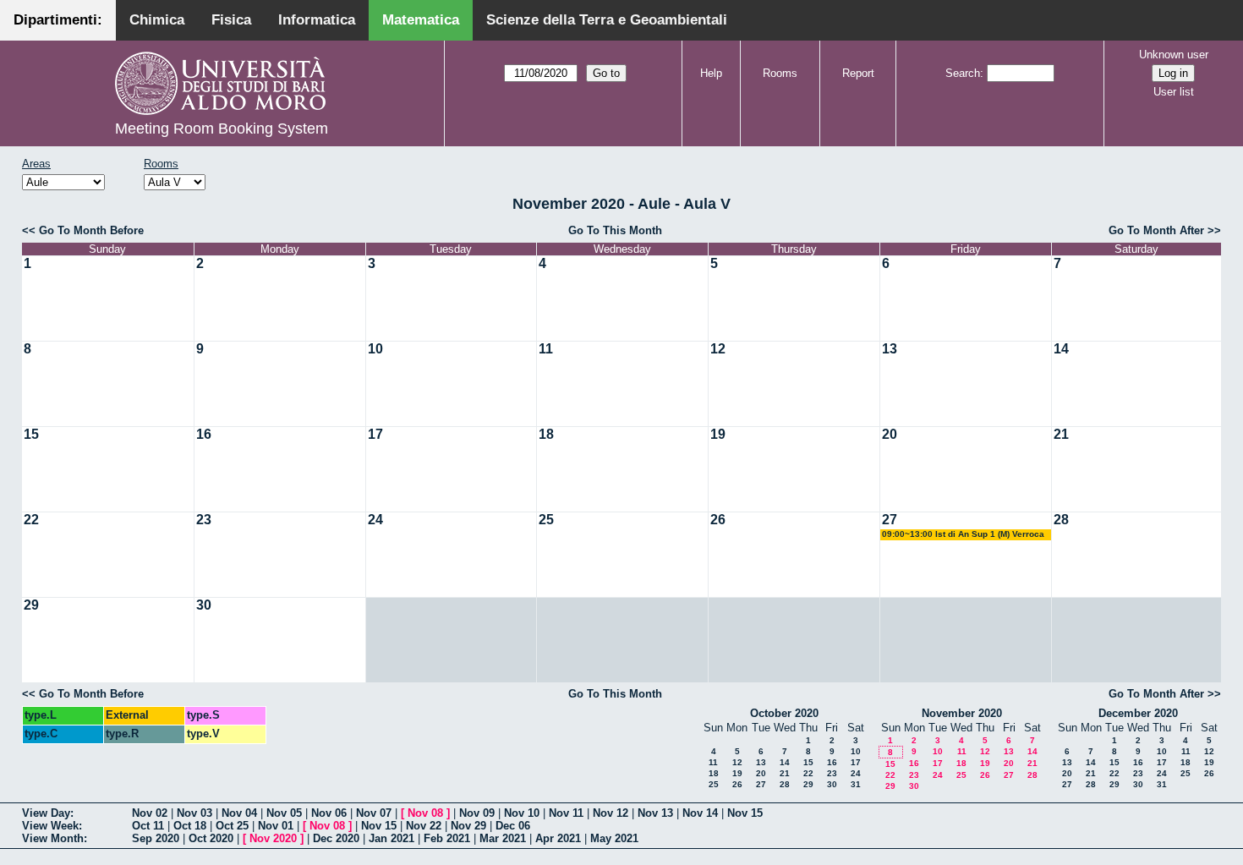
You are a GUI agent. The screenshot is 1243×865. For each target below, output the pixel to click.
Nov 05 (284, 813)
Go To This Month (615, 230)
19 (718, 434)
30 (203, 605)
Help (711, 73)
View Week (50, 825)
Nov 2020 (273, 838)
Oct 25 (232, 825)
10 (375, 349)
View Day (46, 813)
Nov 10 (521, 813)
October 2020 (784, 713)
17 (375, 434)
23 (203, 519)
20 (889, 434)
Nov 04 (239, 813)
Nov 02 (149, 813)
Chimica (156, 20)
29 (31, 605)
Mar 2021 (502, 838)
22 (31, 519)
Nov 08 (425, 813)
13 (889, 349)
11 (546, 349)
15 (31, 434)
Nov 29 (468, 825)
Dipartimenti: (58, 20)
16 (203, 434)
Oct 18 (189, 825)
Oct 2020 (211, 838)
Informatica (316, 20)
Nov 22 (423, 825)
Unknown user (1173, 54)
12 (718, 349)
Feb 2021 (447, 838)
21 (1061, 434)
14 (1061, 349)
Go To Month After (1156, 230)
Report (858, 73)
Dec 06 (513, 825)
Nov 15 (745, 813)
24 (375, 519)
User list (1173, 91)
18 (546, 434)
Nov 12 (610, 813)
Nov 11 (566, 813)
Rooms (780, 73)
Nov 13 (655, 813)
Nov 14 (700, 813)
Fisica (231, 20)
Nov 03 (194, 813)
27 (889, 519)
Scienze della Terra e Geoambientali (606, 20)
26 (718, 519)
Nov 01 (275, 825)
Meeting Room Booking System (221, 128)
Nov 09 (477, 813)
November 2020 (962, 713)
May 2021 (614, 838)
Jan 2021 (391, 838)
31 (856, 784)
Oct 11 (148, 825)
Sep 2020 (155, 838)
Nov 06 (329, 813)
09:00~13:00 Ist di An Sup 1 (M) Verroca (963, 534)
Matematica (420, 20)
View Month (53, 838)
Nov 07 (374, 813)
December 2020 (1138, 713)
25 (546, 519)
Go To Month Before (91, 230)
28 (1061, 519)
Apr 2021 (558, 838)
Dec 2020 (336, 838)
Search (962, 73)
